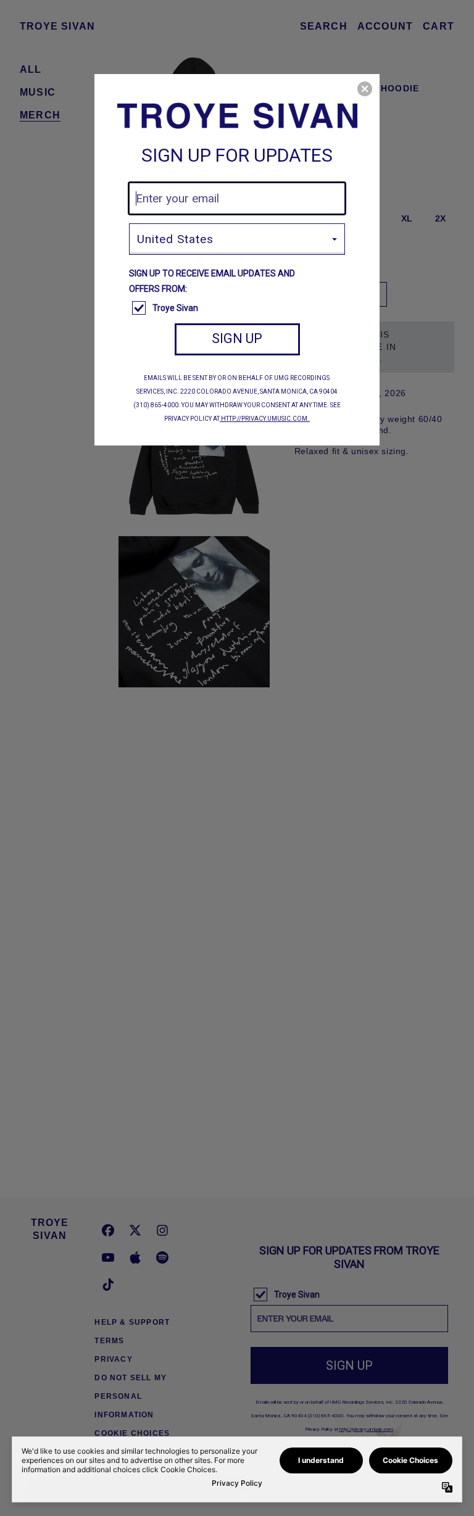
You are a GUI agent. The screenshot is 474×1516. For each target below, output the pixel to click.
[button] (364, 88)
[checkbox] (238, 309)
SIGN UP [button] (237, 338)
